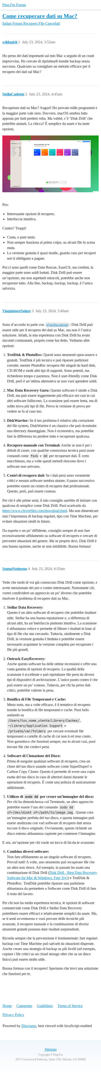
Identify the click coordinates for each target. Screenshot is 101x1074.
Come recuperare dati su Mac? (39, 16)
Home (7, 1006)
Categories (24, 1006)
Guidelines (45, 1006)
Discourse (28, 1026)
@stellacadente (57, 325)
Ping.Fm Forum (14, 5)
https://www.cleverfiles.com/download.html (34, 511)
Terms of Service (70, 1006)
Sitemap (51, 1049)
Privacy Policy (13, 1015)
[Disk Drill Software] (50, 166)
